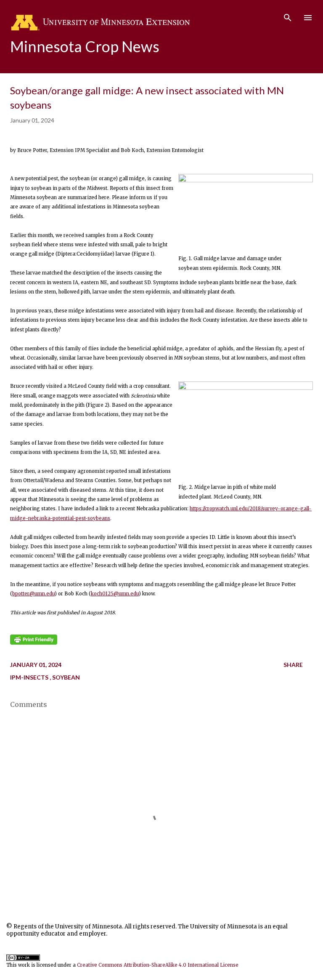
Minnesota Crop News (84, 46)
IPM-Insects (30, 677)
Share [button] (293, 664)
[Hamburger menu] (308, 17)
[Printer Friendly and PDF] (33, 643)
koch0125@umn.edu (115, 594)
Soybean (66, 677)
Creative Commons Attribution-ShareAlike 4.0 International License (157, 965)
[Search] (288, 15)
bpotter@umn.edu (33, 594)
